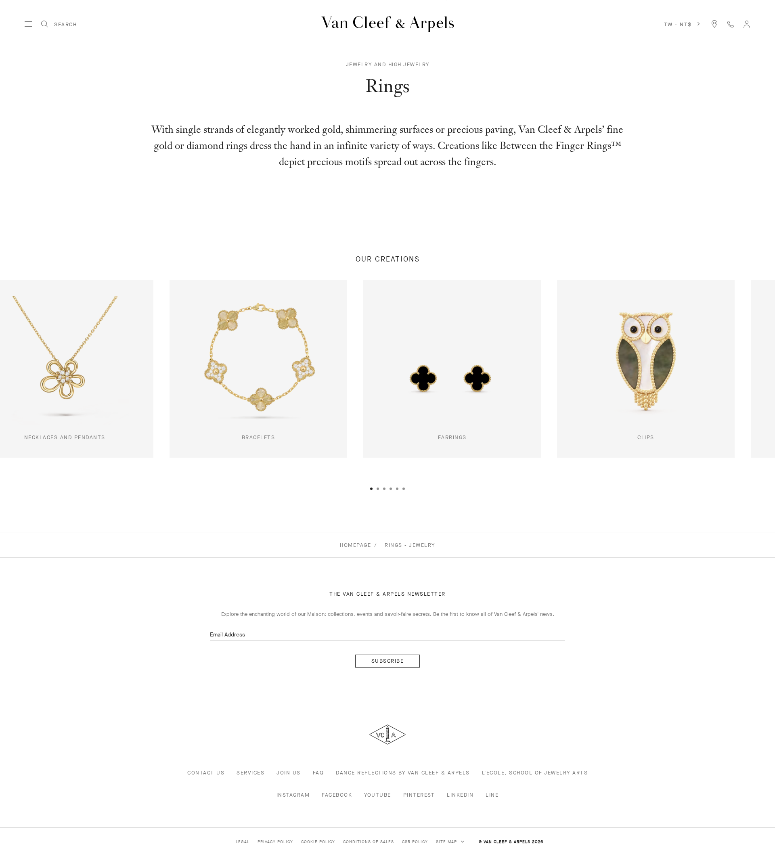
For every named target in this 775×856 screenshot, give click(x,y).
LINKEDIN (460, 794)
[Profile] (747, 24)
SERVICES (250, 772)
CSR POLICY (415, 841)
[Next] (736, 396)
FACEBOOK (337, 794)
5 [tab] (397, 489)
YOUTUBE (377, 794)
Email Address (227, 634)
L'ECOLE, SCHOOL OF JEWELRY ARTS (535, 772)
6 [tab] (403, 489)
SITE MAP (447, 841)
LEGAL (242, 841)
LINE (492, 794)
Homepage (355, 545)
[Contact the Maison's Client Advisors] (731, 24)
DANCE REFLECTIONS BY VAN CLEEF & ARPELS (403, 772)
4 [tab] (391, 489)
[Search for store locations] (714, 24)
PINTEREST (419, 794)
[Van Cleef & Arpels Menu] (28, 24)
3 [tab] (384, 489)
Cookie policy (318, 841)
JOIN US (288, 772)
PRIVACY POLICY (275, 841)
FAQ (318, 772)
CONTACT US (205, 772)
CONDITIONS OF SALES (368, 841)
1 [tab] (371, 489)
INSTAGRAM (293, 794)
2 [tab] (378, 489)
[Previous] (39, 396)
